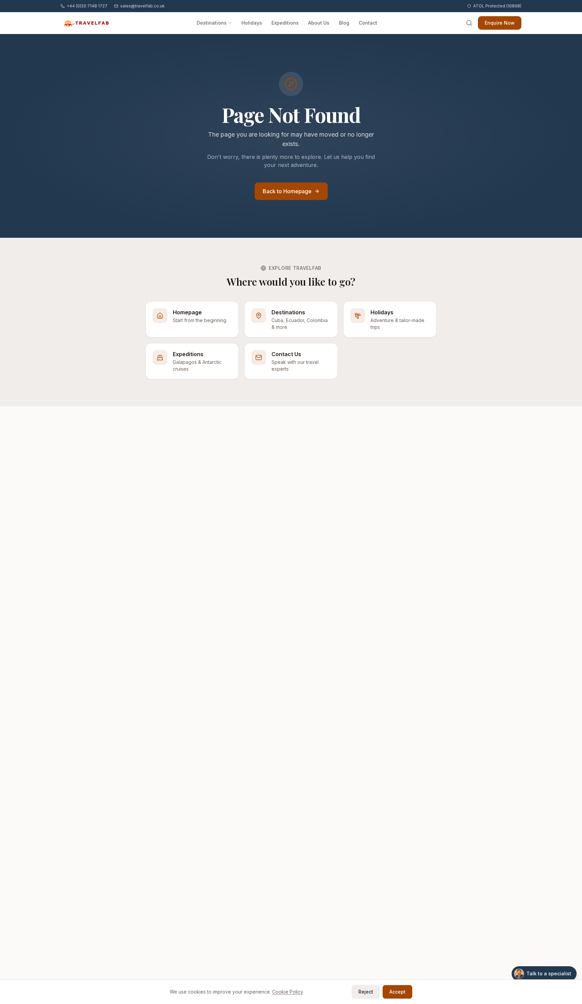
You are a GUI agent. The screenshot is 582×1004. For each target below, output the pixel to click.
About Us (318, 23)
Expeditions (285, 23)
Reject (365, 992)
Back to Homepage (287, 191)
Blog (344, 23)
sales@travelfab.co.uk (142, 5)
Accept (397, 992)
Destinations (212, 23)
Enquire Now (500, 23)
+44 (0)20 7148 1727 (87, 5)
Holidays (251, 23)
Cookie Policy (287, 992)
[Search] (469, 23)
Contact (368, 23)
